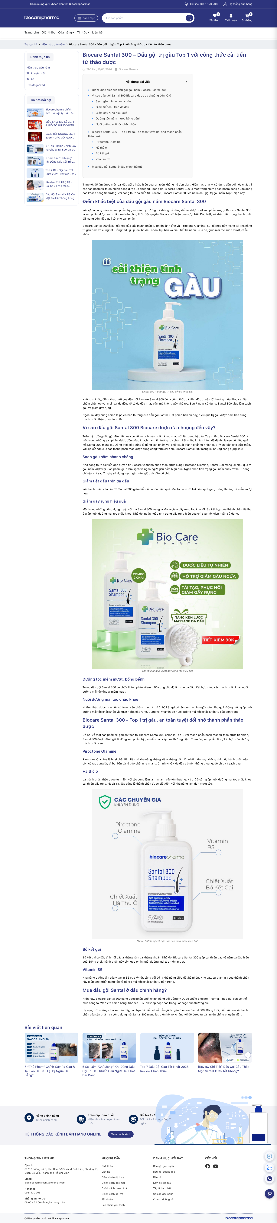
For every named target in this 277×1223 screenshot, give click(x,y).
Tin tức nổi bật (40, 100)
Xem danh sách (120, 1134)
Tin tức (82, 32)
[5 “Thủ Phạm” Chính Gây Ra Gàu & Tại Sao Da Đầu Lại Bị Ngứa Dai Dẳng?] (35, 149)
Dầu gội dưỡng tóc (164, 1171)
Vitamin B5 (103, 159)
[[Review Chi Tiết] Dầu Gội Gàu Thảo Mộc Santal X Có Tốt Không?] (35, 185)
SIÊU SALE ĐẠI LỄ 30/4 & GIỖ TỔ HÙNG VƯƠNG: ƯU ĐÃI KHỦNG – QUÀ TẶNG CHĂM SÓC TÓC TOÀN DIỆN (61, 123)
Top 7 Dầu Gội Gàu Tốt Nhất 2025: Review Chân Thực (60, 172)
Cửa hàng (65, 32)
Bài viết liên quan (43, 1027)
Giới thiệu (48, 32)
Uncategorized (36, 85)
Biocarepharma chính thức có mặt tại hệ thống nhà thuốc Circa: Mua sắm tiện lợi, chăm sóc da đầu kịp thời (60, 111)
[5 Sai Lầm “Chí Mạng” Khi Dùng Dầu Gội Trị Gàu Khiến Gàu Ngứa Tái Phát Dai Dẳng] (35, 161)
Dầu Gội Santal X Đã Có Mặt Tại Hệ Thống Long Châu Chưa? (60, 196)
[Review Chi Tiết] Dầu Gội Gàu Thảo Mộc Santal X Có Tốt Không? (60, 184)
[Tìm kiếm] (189, 18)
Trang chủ (31, 32)
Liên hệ (97, 32)
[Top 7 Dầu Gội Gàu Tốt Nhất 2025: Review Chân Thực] (35, 173)
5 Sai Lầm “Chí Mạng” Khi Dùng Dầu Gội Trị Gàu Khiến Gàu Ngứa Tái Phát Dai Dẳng (60, 160)
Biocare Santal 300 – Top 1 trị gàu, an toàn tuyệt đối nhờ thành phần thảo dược (135, 134)
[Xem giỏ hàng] (269, 1194)
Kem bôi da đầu (162, 1182)
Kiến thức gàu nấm (38, 67)
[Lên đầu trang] (271, 1211)
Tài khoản (107, 1199)
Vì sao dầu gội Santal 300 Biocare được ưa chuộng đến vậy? (131, 95)
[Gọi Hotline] (269, 1178)
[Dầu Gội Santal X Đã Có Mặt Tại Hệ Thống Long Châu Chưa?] (35, 197)
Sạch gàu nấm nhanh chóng (114, 101)
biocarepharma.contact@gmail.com (44, 1182)
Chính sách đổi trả (112, 1194)
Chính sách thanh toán (115, 1188)
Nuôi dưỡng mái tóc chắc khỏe (116, 124)
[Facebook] (207, 1166)
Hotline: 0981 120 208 (203, 3)
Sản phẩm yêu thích (113, 1205)
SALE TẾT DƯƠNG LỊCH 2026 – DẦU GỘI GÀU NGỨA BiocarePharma (60, 135)
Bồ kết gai (102, 153)
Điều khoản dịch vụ (113, 1177)
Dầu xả (157, 1177)
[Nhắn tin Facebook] (269, 1156)
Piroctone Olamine (108, 142)
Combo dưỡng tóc (163, 1199)
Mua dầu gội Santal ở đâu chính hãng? (117, 166)
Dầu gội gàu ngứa (163, 1166)
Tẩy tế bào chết (162, 1188)
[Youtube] (215, 1166)
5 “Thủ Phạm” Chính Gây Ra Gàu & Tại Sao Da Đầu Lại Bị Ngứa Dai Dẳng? (61, 147)
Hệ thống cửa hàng (240, 3)
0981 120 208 (32, 1192)
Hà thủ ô (101, 147)
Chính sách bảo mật (113, 1182)
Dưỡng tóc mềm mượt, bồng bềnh (118, 118)
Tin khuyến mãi (36, 73)
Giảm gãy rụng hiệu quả (111, 113)
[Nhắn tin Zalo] (269, 1167)
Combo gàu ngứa (163, 1194)
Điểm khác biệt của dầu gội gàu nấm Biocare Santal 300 (129, 90)
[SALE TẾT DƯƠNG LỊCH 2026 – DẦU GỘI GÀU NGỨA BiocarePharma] (35, 136)
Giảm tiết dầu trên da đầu (112, 107)
